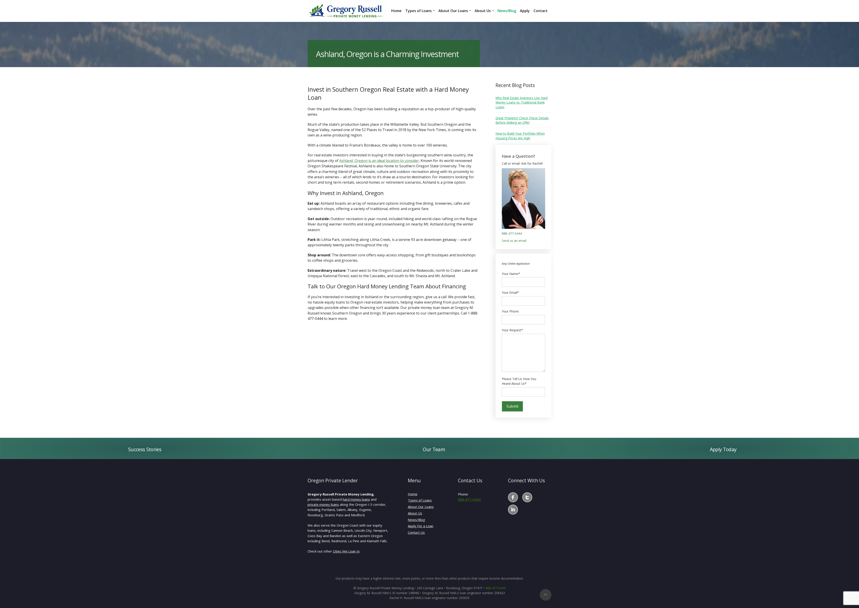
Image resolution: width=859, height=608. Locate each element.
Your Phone (510, 311)
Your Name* (511, 274)
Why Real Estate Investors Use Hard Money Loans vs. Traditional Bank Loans (521, 102)
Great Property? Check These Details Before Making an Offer (522, 120)
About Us (415, 513)
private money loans (323, 504)
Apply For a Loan (420, 526)
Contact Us (416, 532)
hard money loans (356, 499)
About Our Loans (421, 506)
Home (412, 494)
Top (545, 595)
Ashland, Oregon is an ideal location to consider (379, 160)
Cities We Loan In (346, 551)
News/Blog (416, 519)
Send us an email (514, 240)
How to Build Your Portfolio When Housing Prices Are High (520, 135)
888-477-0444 (512, 233)
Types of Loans (420, 500)
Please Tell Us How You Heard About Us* (519, 381)
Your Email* (510, 292)
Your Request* (512, 330)
